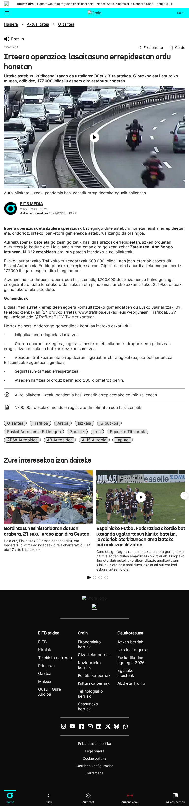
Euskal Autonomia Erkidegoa (34, 431)
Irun (97, 431)
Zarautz (77, 431)
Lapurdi (123, 440)
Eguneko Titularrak (127, 431)
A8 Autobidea (60, 440)
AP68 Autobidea (22, 440)
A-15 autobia (94, 440)
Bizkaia (84, 423)
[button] (184, 496)
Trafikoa (40, 423)
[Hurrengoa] (172, 4)
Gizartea (15, 423)
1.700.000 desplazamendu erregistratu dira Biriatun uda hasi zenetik (78, 407)
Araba (62, 423)
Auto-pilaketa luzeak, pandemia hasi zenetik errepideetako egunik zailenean (86, 394)
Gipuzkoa (109, 423)
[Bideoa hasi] (94, 137)
